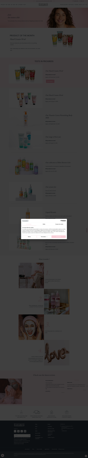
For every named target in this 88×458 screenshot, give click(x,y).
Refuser (29, 236)
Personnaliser (43, 236)
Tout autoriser (58, 236)
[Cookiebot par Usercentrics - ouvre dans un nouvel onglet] (61, 221)
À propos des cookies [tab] (59, 224)
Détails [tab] (44, 224)
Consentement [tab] (28, 224)
